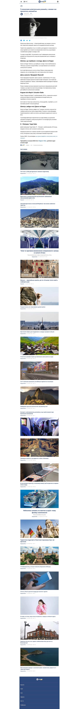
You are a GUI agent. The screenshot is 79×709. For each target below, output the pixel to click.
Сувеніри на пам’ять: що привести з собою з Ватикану (34, 458)
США (21, 688)
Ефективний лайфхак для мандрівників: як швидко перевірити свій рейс (37, 331)
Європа (22, 684)
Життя (22, 701)
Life (31, 13)
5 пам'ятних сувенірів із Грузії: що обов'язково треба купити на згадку (36, 356)
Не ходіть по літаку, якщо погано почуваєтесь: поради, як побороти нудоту (37, 616)
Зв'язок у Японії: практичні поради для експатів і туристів (33, 591)
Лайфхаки (23, 705)
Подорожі (22, 199)
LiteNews (27, 145)
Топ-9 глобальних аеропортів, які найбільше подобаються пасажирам (36, 381)
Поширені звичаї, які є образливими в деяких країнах (32, 307)
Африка (22, 697)
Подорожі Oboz (23, 173)
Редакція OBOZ (26, 13)
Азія (21, 693)
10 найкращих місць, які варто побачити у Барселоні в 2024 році (35, 566)
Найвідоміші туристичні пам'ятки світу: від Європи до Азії (33, 406)
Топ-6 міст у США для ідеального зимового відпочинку (34, 171)
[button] (38, 27)
